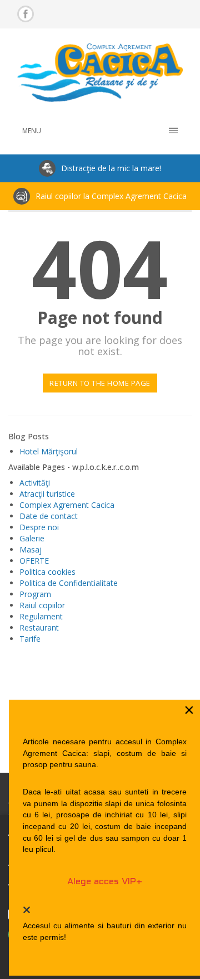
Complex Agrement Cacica (66, 505)
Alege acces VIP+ (104, 882)
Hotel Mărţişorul (48, 451)
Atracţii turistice (47, 493)
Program (35, 594)
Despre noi (39, 527)
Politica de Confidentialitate (68, 583)
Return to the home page (100, 383)
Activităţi (34, 482)
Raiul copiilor (42, 605)
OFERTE (34, 560)
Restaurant (39, 627)
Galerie (31, 538)
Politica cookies (47, 571)
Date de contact (48, 516)
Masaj (30, 549)
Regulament (41, 616)
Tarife (30, 638)
